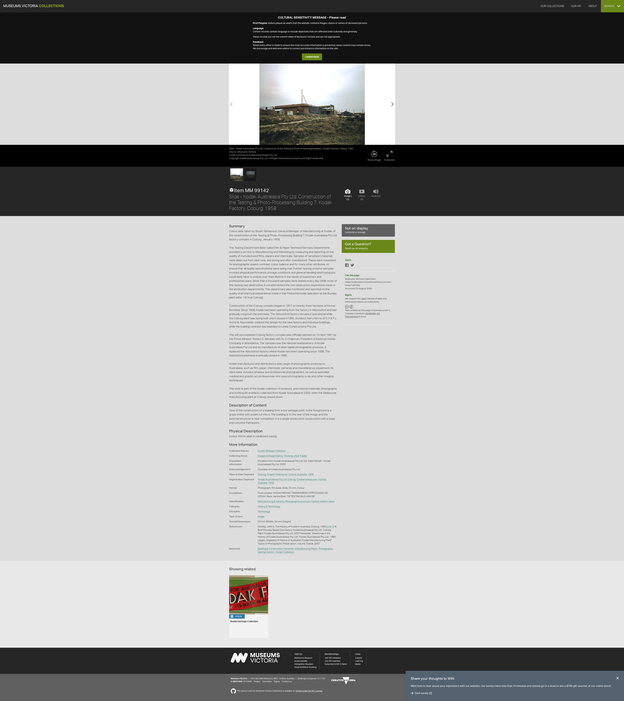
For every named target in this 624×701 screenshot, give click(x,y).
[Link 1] (330, 526)
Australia (302, 474)
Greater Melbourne (277, 474)
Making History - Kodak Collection (276, 552)
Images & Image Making (270, 456)
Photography (325, 549)
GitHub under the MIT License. (309, 691)
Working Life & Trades (295, 456)
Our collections (552, 6)
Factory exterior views (322, 501)
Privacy (257, 681)
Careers (358, 658)
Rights (277, 681)
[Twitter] (352, 265)
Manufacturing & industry (271, 501)
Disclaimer (267, 681)
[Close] (617, 678)
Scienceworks (300, 661)
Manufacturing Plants (306, 549)
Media (357, 664)
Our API (576, 6)
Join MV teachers (332, 661)
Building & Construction (270, 549)
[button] (612, 6)
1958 (311, 474)
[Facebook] (347, 265)
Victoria (292, 474)
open (363, 299)
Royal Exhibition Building (305, 667)
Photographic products (297, 501)
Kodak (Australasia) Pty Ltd (272, 479)
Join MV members (333, 658)
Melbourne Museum (303, 658)
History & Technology (269, 506)
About (592, 6)
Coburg (262, 474)
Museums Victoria (33, 6)
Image (261, 516)
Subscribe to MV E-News (336, 664)
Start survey (421, 693)
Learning (359, 661)
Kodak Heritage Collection (272, 451)
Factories (289, 549)
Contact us (287, 681)
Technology (264, 511)
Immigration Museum (303, 664)
